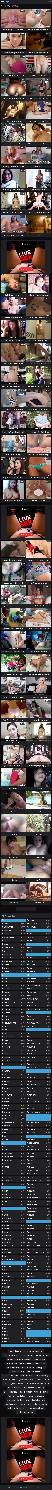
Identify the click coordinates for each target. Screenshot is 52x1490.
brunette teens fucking (36, 1396)
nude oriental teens (11, 1392)
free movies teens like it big (34, 1388)
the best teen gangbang (26, 1412)
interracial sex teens (34, 1372)
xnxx (27, 1400)
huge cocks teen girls (42, 1376)
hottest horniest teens (10, 1376)
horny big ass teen (42, 1355)
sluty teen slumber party (16, 1408)
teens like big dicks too (16, 1396)
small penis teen (27, 1355)
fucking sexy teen (9, 1384)
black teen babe (13, 1367)
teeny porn (41, 1367)
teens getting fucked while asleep (19, 1359)
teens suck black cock (36, 1408)
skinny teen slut (26, 1376)
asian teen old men (9, 1380)
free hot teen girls (38, 1400)
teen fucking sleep (14, 1388)
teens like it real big (17, 1372)
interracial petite (39, 1359)
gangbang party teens (35, 1351)
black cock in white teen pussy (38, 1384)
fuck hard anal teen (42, 1380)
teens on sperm (39, 1363)
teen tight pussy (26, 1392)
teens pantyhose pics (11, 1355)
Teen (5, 2)
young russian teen (26, 1380)
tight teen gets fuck (41, 1392)
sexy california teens (16, 1351)
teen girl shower (25, 1363)
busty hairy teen (25, 1404)
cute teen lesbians (40, 1404)
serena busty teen (27, 1367)
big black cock (12, 1363)
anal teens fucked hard (15, 1400)
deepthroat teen (11, 1404)
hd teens (21, 1384)
